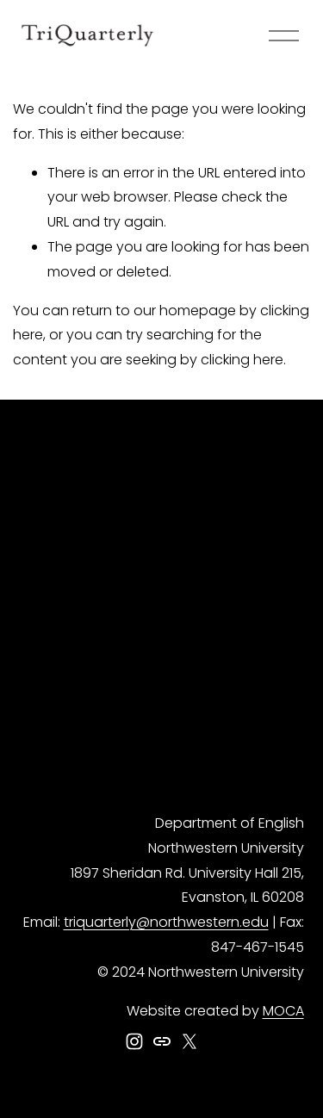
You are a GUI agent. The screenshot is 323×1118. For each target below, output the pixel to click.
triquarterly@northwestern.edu (166, 922)
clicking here (242, 360)
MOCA (283, 1011)
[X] (189, 1041)
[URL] (162, 1041)
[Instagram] (134, 1041)
